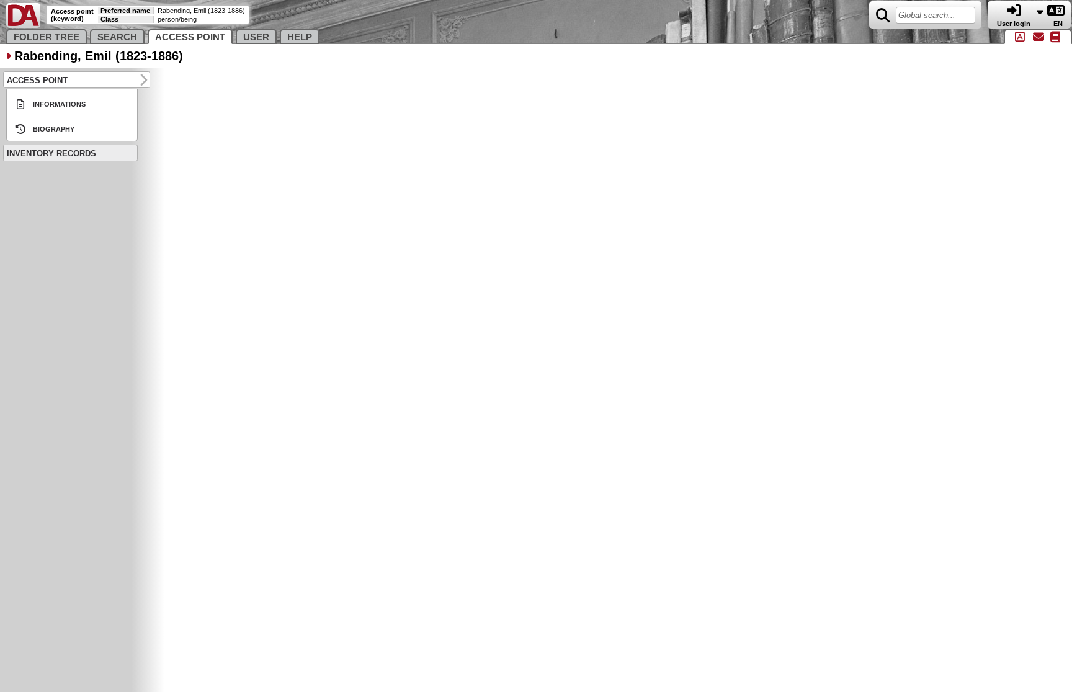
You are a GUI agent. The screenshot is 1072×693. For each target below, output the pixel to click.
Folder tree (46, 37)
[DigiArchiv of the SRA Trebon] (23, 25)
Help (299, 37)
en (1059, 23)
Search (117, 37)
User (256, 37)
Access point (190, 37)
